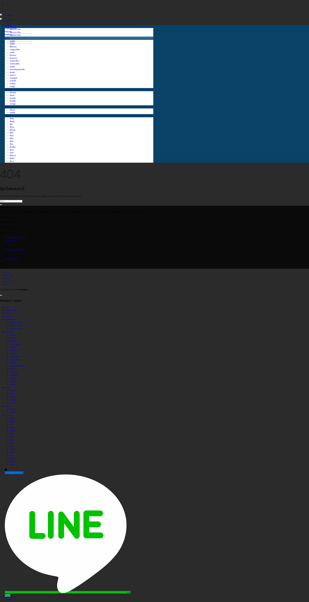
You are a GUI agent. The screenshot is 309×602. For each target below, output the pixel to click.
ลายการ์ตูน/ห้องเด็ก (17, 69)
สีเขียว (12, 158)
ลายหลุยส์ (13, 78)
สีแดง (12, 150)
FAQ (6, 284)
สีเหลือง (13, 147)
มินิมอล (12, 109)
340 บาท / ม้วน (15, 29)
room (7, 89)
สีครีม (12, 118)
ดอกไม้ (12, 66)
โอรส (12, 152)
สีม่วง (12, 135)
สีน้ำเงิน (12, 130)
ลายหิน (12, 44)
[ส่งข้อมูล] (1, 204)
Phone (7, 595)
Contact (8, 281)
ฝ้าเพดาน (13, 58)
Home (7, 307)
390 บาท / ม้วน (15, 35)
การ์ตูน (12, 86)
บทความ (8, 313)
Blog (7, 278)
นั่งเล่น (12, 95)
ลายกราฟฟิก (14, 63)
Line (128, 592)
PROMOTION (10, 26)
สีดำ (11, 124)
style (7, 106)
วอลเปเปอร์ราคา (11, 240)
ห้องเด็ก (13, 101)
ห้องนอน (13, 92)
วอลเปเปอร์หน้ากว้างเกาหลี (15, 237)
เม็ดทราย (13, 46)
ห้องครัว (13, 98)
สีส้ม (11, 138)
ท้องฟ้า (12, 72)
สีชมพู (12, 121)
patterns (8, 38)
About (7, 272)
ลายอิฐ (12, 41)
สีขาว (12, 161)
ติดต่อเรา (8, 34)
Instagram (9, 598)
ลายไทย (12, 83)
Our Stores (9, 275)
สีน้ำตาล (13, 155)
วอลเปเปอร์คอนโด (12, 259)
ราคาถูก (13, 104)
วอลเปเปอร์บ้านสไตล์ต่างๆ (15, 250)
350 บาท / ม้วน (15, 32)
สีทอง (12, 127)
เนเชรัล (12, 112)
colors (7, 115)
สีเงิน (12, 141)
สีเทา (11, 144)
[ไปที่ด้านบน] (1, 295)
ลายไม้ (12, 52)
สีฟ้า (11, 132)
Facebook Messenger (14, 473)
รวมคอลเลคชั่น (11, 310)
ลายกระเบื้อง (14, 61)
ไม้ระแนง (13, 55)
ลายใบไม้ (13, 80)
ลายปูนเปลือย (15, 49)
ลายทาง (13, 75)
